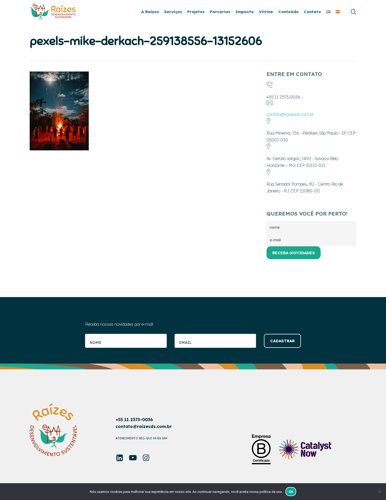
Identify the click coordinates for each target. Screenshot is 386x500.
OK (291, 492)
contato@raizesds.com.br (290, 114)
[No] (379, 491)
